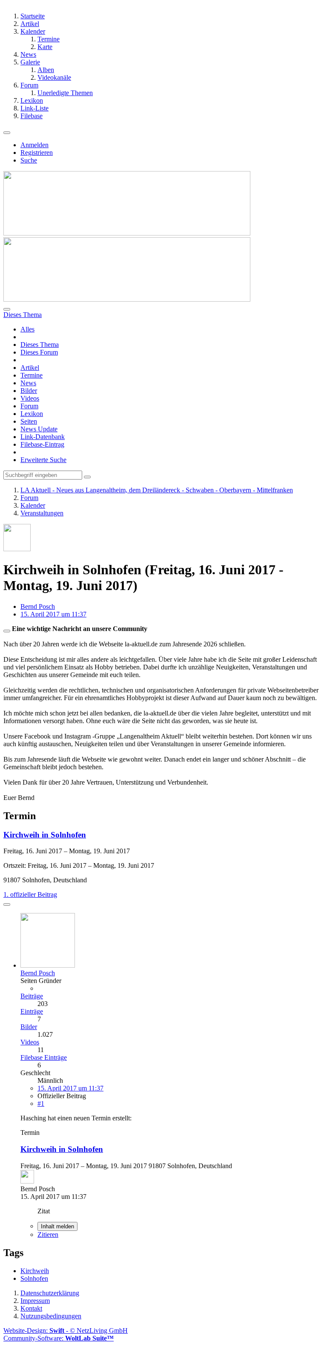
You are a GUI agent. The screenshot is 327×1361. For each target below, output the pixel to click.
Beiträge (31, 996)
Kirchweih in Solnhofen (44, 834)
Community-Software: (58, 1338)
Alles (27, 329)
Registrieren (36, 152)
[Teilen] (6, 904)
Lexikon (31, 413)
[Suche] (6, 309)
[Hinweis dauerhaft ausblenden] (6, 631)
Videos (29, 398)
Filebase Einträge (43, 1057)
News (28, 383)
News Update (38, 429)
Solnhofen (34, 1278)
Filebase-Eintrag (42, 444)
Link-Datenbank (42, 436)
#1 (40, 1103)
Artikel (29, 367)
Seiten (28, 421)
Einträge (31, 1011)
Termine (31, 375)
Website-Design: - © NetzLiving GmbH (65, 1330)
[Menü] (6, 132)
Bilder (28, 390)
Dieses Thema (39, 344)
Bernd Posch (37, 606)
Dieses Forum (39, 352)
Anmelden (34, 144)
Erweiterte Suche (43, 459)
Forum (29, 406)
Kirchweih (34, 1270)
